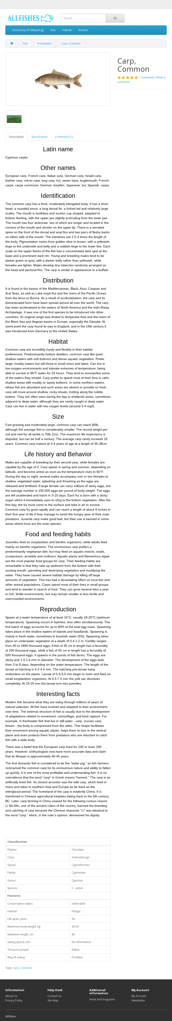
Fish (53, 30)
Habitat (67, 30)
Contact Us (54, 996)
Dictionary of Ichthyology (28, 30)
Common (26, 968)
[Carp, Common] (58, 79)
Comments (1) (64, 137)
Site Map (52, 1000)
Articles (83, 30)
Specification (39, 137)
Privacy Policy (13, 1000)
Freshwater (44, 43)
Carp (16, 968)
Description (16, 137)
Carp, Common (71, 43)
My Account (138, 996)
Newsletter (138, 1000)
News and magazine (102, 999)
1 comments (146, 77)
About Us (11, 996)
